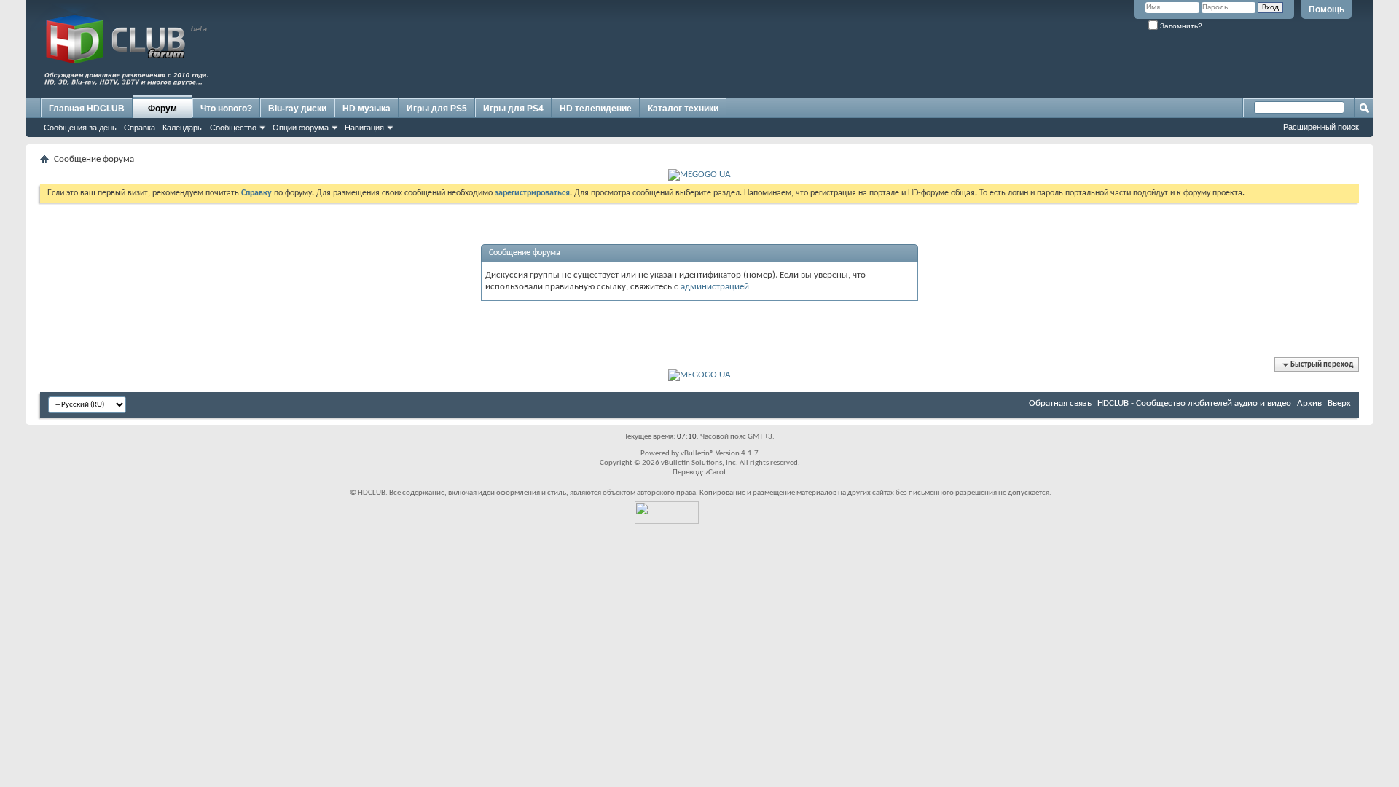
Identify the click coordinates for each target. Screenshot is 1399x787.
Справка (139, 127)
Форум (162, 108)
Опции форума (301, 127)
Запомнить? (1180, 26)
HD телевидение (596, 108)
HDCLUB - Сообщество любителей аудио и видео (1194, 403)
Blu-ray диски (297, 108)
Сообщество (233, 127)
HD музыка (366, 108)
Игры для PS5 (437, 108)
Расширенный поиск (1321, 126)
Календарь (182, 127)
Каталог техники (683, 108)
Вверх (1339, 403)
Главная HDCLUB (87, 108)
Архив (1309, 403)
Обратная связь (1060, 403)
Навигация (364, 127)
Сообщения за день (80, 127)
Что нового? (226, 108)
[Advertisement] (1089, 63)
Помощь (1326, 9)
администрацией (715, 286)
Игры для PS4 (513, 108)
